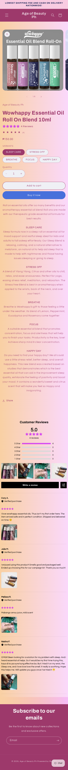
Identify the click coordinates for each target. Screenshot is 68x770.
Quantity (7, 167)
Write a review (30, 485)
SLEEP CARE (13, 152)
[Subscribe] (58, 740)
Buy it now (34, 195)
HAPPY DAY (50, 159)
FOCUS (30, 159)
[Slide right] (41, 96)
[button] (6, 15)
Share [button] (9, 400)
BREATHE (11, 159)
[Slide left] (26, 96)
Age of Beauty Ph (28, 761)
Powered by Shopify (46, 761)
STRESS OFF (37, 152)
